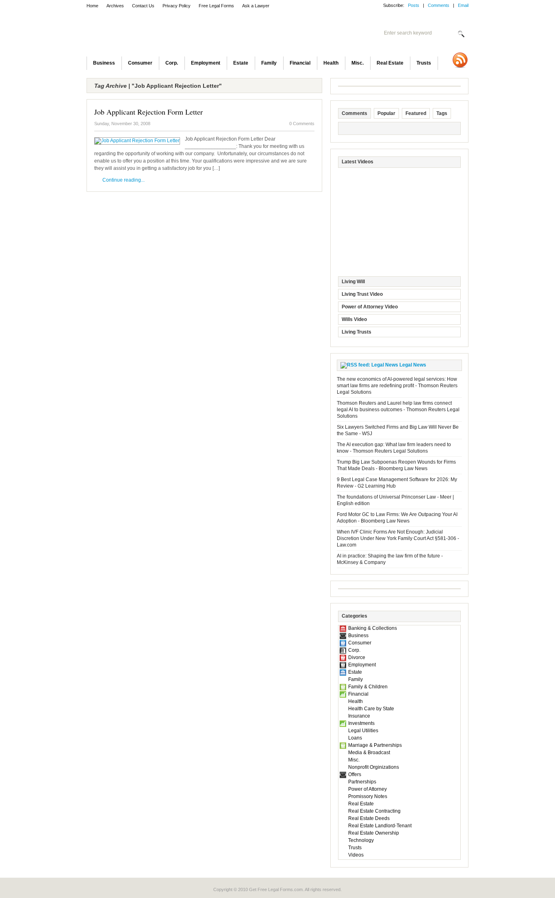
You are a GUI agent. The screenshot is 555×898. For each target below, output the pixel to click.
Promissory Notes (367, 796)
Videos (356, 855)
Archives (115, 5)
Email (463, 5)
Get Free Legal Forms (192, 34)
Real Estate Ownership (373, 833)
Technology (361, 840)
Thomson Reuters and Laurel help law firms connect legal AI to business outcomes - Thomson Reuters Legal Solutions (398, 409)
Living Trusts (356, 332)
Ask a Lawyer (255, 5)
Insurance (359, 716)
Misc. (357, 63)
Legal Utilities (363, 730)
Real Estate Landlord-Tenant (380, 826)
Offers (354, 774)
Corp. (171, 63)
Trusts (423, 63)
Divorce (356, 657)
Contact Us (143, 5)
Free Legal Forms (216, 5)
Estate (240, 63)
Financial (300, 63)
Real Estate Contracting (374, 811)
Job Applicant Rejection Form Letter (148, 112)
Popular (386, 113)
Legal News (412, 365)
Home (92, 5)
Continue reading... (123, 180)
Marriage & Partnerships (375, 745)
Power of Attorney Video (370, 307)
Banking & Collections (372, 628)
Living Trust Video (362, 294)
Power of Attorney (367, 789)
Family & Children (368, 687)
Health (330, 63)
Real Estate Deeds (369, 818)
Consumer (140, 63)
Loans (355, 738)
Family (269, 63)
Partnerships (362, 782)
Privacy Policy (177, 5)
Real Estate (390, 63)
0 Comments (301, 123)
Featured (415, 113)
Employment (205, 63)
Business (104, 63)
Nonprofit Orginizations (373, 767)
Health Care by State (371, 708)
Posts (413, 5)
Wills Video (354, 319)
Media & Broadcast (369, 752)
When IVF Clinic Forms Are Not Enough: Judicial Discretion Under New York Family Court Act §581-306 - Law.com (398, 538)
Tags (441, 113)
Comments (438, 5)
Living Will (353, 281)
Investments (361, 723)
